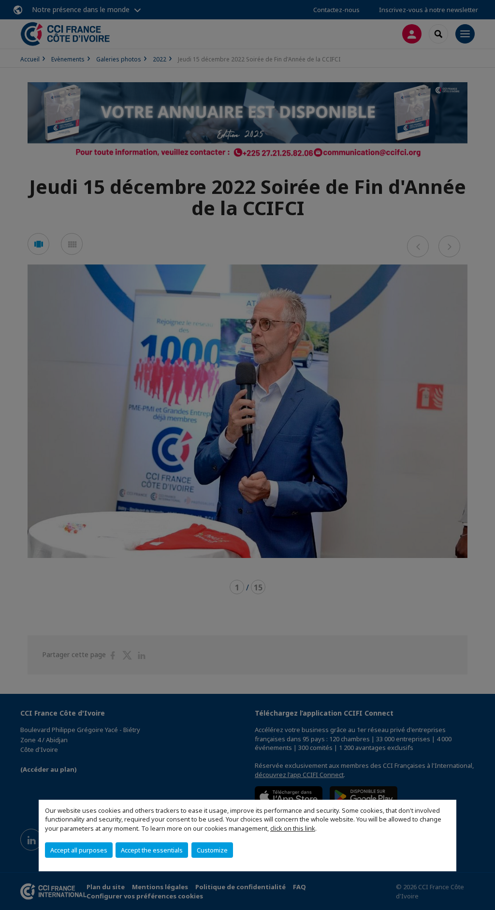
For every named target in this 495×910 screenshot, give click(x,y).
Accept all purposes (78, 850)
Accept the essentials (152, 850)
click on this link (292, 828)
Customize (212, 850)
